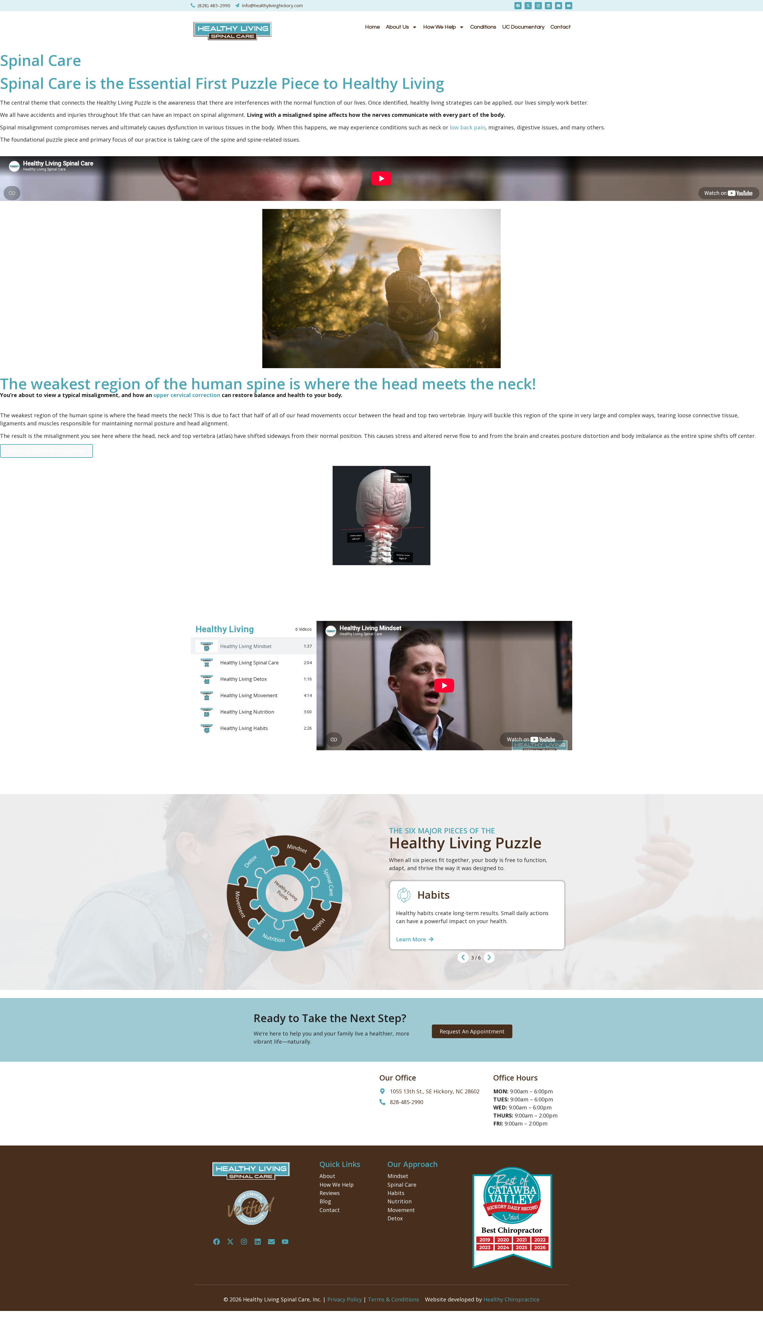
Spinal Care (401, 1184)
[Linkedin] (548, 5)
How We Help (439, 27)
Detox (395, 1218)
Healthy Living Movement (248, 695)
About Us (397, 27)
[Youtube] (568, 5)
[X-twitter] (528, 5)
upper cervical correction (186, 395)
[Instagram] (538, 5)
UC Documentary (523, 27)
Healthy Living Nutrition (247, 712)
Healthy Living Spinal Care (249, 662)
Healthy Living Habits (244, 728)
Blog (325, 1201)
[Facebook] (518, 5)
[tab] (254, 646)
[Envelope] (558, 5)
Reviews (330, 1192)
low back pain (467, 127)
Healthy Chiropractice (511, 1299)
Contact (560, 27)
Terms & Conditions (393, 1299)
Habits (395, 1192)
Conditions (483, 27)
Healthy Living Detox (243, 679)
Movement (401, 1209)
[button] (463, 957)
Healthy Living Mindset (246, 646)
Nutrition (399, 1201)
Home (372, 27)
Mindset (397, 1175)
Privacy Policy (344, 1299)
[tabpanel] (444, 685)
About (327, 1175)
